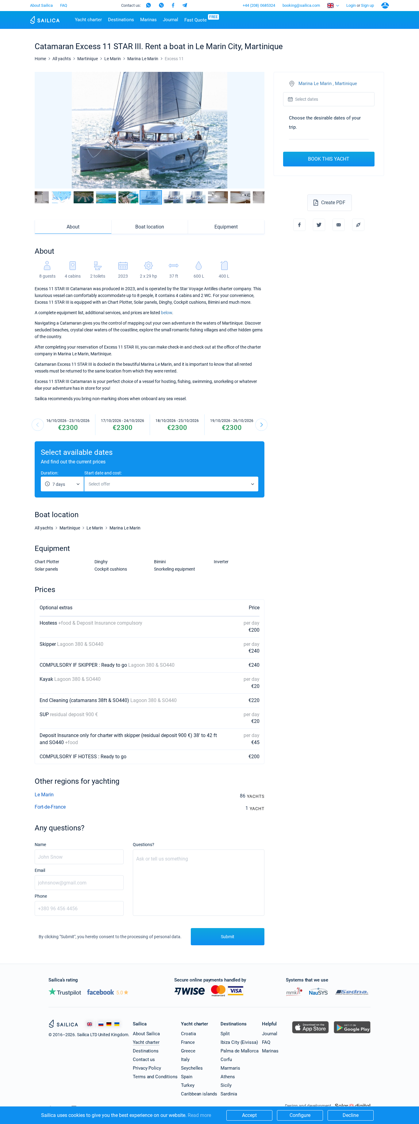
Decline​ (351, 1115)
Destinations (121, 19)
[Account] (385, 5)
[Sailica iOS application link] (310, 1033)
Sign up (367, 5)
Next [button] (254, 130)
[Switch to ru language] (100, 1024)
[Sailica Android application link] (352, 1033)
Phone (41, 896)
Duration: (49, 473)
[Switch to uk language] (116, 1024)
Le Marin (44, 795)
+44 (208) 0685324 (259, 5)
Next (261, 425)
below (166, 312)
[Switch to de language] (108, 1024)
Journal (170, 19)
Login (351, 5)
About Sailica (41, 5)
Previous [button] (45, 130)
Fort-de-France (50, 807)
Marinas (148, 19)
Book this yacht (328, 159)
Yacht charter (88, 19)
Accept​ (249, 1115)
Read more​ (199, 1115)
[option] (149, 130)
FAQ (63, 5)
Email (40, 870)
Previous (38, 425)
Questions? (143, 844)
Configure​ (300, 1115)
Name (40, 844)
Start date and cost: (103, 473)
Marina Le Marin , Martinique (327, 83)
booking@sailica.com (301, 5)
